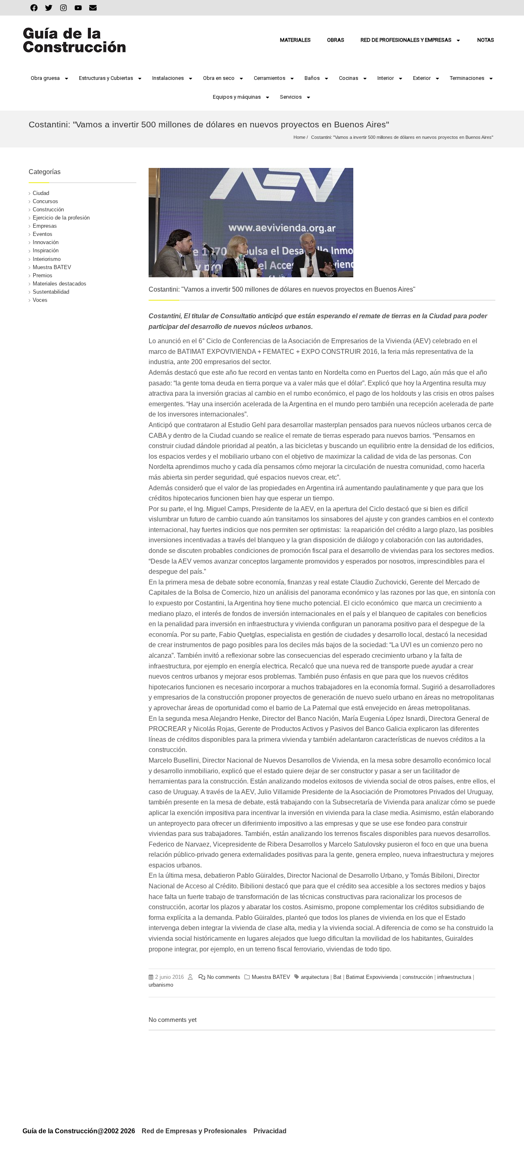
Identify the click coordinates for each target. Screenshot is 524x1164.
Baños (312, 78)
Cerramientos (269, 78)
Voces (40, 300)
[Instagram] (63, 7)
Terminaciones (467, 78)
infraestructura (454, 977)
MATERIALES (295, 40)
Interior (385, 78)
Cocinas (348, 78)
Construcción (48, 209)
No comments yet (172, 1019)
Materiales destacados (59, 284)
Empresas (45, 226)
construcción (417, 977)
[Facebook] (34, 7)
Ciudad (41, 193)
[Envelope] (93, 7)
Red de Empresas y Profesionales (194, 1131)
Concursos (45, 201)
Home (299, 137)
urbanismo (161, 985)
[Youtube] (78, 7)
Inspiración (46, 250)
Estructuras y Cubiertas (106, 78)
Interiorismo (47, 259)
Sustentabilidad (51, 292)
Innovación (46, 242)
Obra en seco (219, 78)
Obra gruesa (45, 78)
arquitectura (315, 977)
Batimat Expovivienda (372, 977)
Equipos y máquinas (237, 97)
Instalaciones (168, 78)
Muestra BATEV (52, 267)
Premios (42, 275)
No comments (223, 977)
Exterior (422, 78)
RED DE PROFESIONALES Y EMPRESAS (406, 40)
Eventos (42, 234)
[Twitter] (48, 7)
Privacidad (270, 1131)
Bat (337, 977)
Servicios (291, 97)
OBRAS (335, 40)
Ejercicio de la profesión (61, 218)
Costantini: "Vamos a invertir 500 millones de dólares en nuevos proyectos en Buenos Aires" (402, 137)
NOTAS (485, 40)
